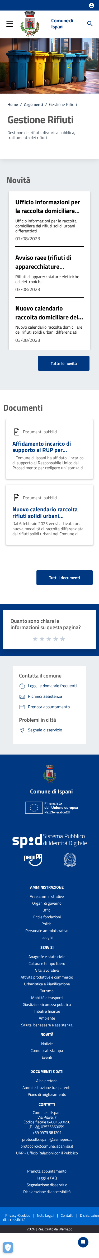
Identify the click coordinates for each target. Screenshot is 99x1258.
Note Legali (45, 1215)
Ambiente (47, 1018)
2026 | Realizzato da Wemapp (49, 1229)
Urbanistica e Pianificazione (47, 984)
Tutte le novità (64, 363)
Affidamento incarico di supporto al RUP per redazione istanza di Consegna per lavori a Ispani (47, 453)
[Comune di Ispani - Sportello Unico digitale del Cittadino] (29, 23)
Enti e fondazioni (47, 917)
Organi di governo (47, 903)
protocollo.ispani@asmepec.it (47, 1139)
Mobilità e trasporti (47, 998)
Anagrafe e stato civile (47, 957)
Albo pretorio (47, 1081)
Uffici (47, 910)
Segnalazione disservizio (47, 1185)
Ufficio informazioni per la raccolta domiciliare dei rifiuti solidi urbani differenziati (47, 215)
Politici (46, 924)
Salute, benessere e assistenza (47, 1025)
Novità (18, 180)
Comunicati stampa (47, 1050)
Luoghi (47, 937)
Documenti (23, 407)
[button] (91, 5)
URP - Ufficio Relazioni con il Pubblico (47, 1153)
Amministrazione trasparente (47, 1087)
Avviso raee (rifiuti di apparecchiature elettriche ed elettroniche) (43, 271)
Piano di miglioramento (47, 1094)
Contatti (47, 1104)
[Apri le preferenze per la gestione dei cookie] (9, 1248)
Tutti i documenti (64, 577)
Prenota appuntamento (47, 1171)
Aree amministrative (47, 896)
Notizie (47, 1044)
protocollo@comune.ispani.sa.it (47, 1146)
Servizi (47, 947)
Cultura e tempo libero (47, 963)
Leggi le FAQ (47, 1178)
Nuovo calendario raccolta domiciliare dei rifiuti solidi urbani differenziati (46, 321)
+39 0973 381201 (47, 1132)
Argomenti (33, 104)
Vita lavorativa (47, 970)
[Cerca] (90, 23)
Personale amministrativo (46, 931)
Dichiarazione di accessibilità (47, 1192)
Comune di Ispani (62, 23)
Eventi (47, 1057)
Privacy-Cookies (17, 1215)
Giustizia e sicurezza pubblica (47, 1004)
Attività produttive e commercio (47, 977)
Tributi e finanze (47, 1011)
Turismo (47, 991)
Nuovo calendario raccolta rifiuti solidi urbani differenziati (45, 515)
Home (12, 104)
